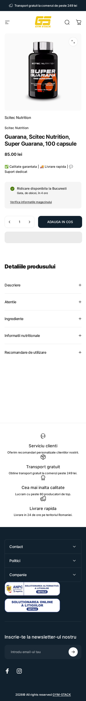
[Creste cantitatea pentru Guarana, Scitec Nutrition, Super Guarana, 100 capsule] (29, 222)
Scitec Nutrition (18, 117)
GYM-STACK (62, 694)
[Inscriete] (73, 652)
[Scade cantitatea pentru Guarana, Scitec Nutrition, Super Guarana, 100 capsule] (9, 222)
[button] (43, 237)
